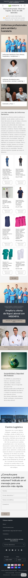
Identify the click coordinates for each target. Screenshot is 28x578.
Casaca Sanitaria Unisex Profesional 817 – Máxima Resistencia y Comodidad (20, 203)
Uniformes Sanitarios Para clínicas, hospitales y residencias (14, 55)
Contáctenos (6, 534)
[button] (2, 5)
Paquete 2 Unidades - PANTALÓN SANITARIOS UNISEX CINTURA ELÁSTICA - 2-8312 (20, 264)
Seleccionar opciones (7, 182)
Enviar (5, 514)
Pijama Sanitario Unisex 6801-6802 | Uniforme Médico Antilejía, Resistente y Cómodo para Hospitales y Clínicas (7, 172)
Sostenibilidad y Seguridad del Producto (14, 374)
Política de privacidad (10, 572)
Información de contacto (15, 574)
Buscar (4, 524)
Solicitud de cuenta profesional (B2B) (14, 321)
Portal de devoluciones (8, 527)
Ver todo (14, 278)
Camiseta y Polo (8, 104)
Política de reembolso (23, 570)
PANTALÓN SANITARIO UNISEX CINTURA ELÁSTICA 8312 (7, 202)
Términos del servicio (20, 572)
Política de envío (6, 574)
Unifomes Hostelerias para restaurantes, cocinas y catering (13, 80)
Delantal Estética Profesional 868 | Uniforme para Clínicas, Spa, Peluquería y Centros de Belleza (7, 232)
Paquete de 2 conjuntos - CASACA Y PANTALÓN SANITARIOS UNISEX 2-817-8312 (7, 264)
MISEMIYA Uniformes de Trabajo (11, 570)
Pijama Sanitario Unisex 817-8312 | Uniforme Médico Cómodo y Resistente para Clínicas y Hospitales (20, 172)
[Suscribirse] (23, 544)
